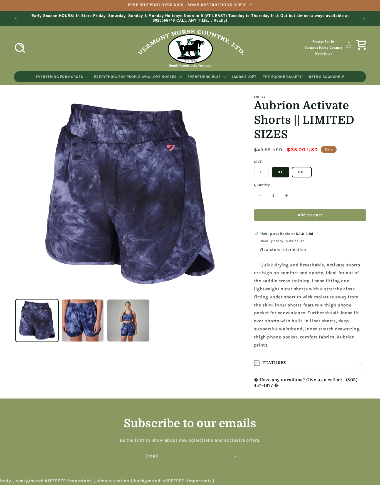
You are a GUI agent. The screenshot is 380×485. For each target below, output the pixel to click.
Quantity (262, 185)
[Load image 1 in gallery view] (36, 320)
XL (280, 172)
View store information (283, 249)
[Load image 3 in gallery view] (128, 320)
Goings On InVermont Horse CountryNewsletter (323, 47)
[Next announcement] (364, 18)
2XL (302, 172)
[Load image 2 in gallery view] (82, 320)
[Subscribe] (234, 456)
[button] (20, 48)
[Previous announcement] (16, 18)
